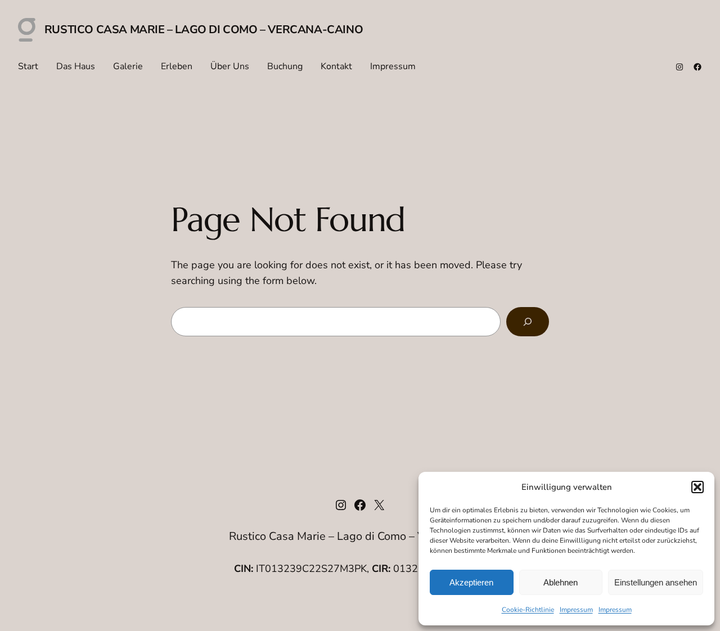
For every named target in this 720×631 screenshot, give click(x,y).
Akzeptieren (471, 582)
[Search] (527, 321)
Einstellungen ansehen (655, 582)
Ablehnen (560, 582)
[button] (697, 487)
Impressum (576, 609)
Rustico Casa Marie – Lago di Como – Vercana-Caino (203, 29)
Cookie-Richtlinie (528, 609)
